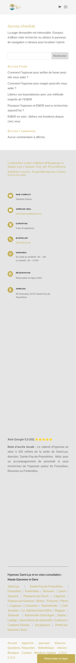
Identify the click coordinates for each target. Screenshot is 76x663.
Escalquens (42, 625)
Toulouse (13, 615)
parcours (44, 643)
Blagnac (60, 610)
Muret (40, 600)
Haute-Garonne (18, 579)
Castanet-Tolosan (19, 625)
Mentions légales (45, 652)
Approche (28, 643)
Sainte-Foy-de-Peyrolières (46, 586)
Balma (62, 615)
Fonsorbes (14, 591)
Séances (60, 643)
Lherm (62, 591)
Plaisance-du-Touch (36, 596)
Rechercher (59, 55)
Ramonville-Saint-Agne (39, 615)
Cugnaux (15, 605)
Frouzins (52, 600)
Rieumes (48, 591)
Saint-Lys (13, 586)
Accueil (12, 643)
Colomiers (31, 605)
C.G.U (63, 652)
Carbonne (60, 620)
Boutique (13, 652)
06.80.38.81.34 (23, 243)
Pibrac (64, 600)
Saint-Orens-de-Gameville (35, 620)
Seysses (13, 596)
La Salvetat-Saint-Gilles (37, 610)
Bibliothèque (46, 647)
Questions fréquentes (21, 647)
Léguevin (59, 596)
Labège (12, 620)
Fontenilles (32, 591)
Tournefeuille (49, 605)
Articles (61, 647)
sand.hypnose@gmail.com (29, 213)
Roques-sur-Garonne (21, 600)
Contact (26, 652)
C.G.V (11, 657)
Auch (24, 629)
